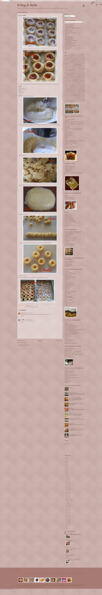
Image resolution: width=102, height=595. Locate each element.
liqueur (78, 79)
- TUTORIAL (66, 49)
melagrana (79, 80)
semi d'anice (67, 94)
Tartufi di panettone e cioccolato (73, 428)
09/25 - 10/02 (68, 495)
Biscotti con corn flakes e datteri (69, 131)
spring (68, 97)
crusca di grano (83, 69)
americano (70, 58)
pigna (72, 89)
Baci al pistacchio (67, 120)
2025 (66, 457)
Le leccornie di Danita (69, 540)
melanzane (81, 80)
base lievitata (78, 59)
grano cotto (77, 76)
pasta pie (80, 86)
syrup (72, 98)
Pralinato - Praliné (67, 378)
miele (76, 81)
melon (65, 81)
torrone (68, 99)
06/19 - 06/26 (68, 512)
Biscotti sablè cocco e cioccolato (69, 135)
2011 (66, 475)
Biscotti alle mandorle (67, 127)
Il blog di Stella (27, 5)
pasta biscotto (73, 86)
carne (71, 62)
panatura (68, 85)
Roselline (66, 301)
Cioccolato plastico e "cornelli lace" (69, 283)
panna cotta (76, 85)
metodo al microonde (33, 124)
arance (65, 59)
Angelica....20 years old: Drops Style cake (70, 273)
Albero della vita (67, 271)
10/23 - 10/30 (68, 489)
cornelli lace (73, 67)
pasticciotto (73, 87)
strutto (80, 97)
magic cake (83, 79)
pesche (68, 89)
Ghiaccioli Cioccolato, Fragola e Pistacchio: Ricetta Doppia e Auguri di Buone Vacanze (75, 534)
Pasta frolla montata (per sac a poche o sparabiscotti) (71, 377)
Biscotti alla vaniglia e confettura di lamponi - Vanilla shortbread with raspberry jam (75, 124)
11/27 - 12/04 (68, 482)
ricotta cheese (82, 91)
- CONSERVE (66, 29)
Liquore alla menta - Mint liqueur (69, 197)
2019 (66, 464)
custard (67, 70)
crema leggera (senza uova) (76, 68)
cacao (84, 60)
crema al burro (67, 68)
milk (79, 81)
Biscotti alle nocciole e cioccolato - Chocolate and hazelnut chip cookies (74, 128)
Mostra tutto (83, 565)
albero (70, 57)
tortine (78, 99)
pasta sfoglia (83, 86)
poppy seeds (83, 90)
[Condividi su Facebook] (36, 305)
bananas (73, 59)
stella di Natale (70, 97)
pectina (73, 88)
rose (74, 92)
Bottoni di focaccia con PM (68, 262)
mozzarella (84, 82)
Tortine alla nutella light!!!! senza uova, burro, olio (71, 343)
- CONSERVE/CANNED (68, 30)
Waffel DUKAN (67, 226)
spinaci (84, 96)
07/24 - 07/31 (68, 509)
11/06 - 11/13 (68, 486)
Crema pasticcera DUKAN (68, 216)
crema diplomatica (71, 68)
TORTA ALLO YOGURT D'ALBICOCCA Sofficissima (75, 560)
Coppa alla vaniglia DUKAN (68, 215)
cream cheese (78, 67)
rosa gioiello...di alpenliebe (68, 242)
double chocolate (75, 71)
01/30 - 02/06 (68, 523)
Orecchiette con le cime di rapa (68, 349)
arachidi (84, 58)
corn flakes (71, 67)
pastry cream (81, 87)
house (68, 77)
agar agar (67, 57)
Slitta (73, 56)
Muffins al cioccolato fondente (68, 144)
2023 (66, 458)
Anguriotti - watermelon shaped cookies (70, 119)
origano (65, 84)
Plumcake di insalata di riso (68, 350)
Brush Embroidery (67, 278)
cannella (72, 61)
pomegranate (75, 90)
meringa (70, 81)
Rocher (83, 55)
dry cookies (83, 71)
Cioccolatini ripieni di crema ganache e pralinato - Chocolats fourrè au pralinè (74, 140)
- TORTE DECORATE (68, 48)
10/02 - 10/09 (68, 493)
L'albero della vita (71, 408)
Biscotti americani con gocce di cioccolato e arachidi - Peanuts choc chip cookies (74, 130)
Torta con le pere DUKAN (68, 222)
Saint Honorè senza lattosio (68, 335)
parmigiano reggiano (82, 85)
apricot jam (81, 58)
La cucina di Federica (69, 533)
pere (84, 88)
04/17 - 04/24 (68, 516)
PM (80, 55)
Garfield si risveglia (67, 288)
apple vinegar (78, 58)
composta (70, 66)
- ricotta (68, 54)
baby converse (70, 59)
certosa (81, 62)
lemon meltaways (77, 78)
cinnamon (83, 63)
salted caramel (74, 93)
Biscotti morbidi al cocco (68, 134)
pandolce (70, 85)
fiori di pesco (83, 72)
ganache (70, 74)
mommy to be (72, 82)
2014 (66, 471)
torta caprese (71, 99)
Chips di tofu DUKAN (67, 214)
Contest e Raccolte (19, 574)
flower (65, 73)
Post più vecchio (60, 340)
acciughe (78, 56)
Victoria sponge (67, 382)
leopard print (81, 78)
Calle (65, 281)
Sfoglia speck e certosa (67, 355)
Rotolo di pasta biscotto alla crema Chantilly (70, 334)
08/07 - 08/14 (68, 506)
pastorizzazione (78, 87)
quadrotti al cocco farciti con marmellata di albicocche (71, 333)
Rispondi (22, 316)
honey (67, 77)
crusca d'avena (74, 69)
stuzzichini (82, 97)
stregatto (78, 97)
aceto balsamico (81, 56)
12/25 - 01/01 (68, 476)
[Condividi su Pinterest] (37, 305)
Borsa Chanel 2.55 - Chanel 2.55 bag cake (70, 277)
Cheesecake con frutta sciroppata (69, 324)
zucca (77, 100)
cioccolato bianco (70, 64)
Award (72, 54)
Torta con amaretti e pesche (68, 339)
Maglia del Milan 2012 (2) (68, 293)
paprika (79, 85)
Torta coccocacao (67, 338)
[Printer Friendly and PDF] (21, 306)
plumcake (66, 90)
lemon (75, 78)
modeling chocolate (68, 82)
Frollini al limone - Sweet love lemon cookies (70, 141)
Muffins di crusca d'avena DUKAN (69, 219)
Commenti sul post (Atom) (23, 342)
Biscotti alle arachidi (67, 125)
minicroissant (83, 81)
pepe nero (78, 88)
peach (66, 88)
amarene (65, 58)
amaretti (67, 58)
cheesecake (66, 63)
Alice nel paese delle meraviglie (69, 272)
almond (82, 57)
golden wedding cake (71, 76)
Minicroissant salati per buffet (68, 265)
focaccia (67, 73)
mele (84, 80)
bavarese (81, 59)
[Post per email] (31, 305)
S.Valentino (68, 56)
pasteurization (66, 87)
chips (70, 63)
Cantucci (66, 139)
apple (75, 58)
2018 (66, 465)
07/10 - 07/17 (68, 510)
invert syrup (76, 77)
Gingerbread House (67, 236)
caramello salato (69, 62)
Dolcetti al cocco (68, 556)
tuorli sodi (84, 99)
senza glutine (66, 95)
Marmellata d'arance (67, 171)
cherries (69, 63)
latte (84, 77)
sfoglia (70, 95)
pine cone (76, 89)
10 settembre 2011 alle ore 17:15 (28, 319)
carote (72, 62)
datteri (79, 70)
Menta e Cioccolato (68, 558)
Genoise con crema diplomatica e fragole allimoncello (71, 330)
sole (75, 96)
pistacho (82, 89)
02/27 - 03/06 (68, 522)
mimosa (81, 81)
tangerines (76, 98)
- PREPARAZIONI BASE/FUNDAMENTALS (71, 40)
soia (74, 96)
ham (78, 76)
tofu (84, 98)
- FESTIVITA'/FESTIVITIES (68, 36)
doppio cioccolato (71, 71)
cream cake (76, 67)
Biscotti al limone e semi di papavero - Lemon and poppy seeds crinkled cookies (74, 122)
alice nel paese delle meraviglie (77, 57)
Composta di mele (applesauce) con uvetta (70, 166)
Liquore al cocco (67, 196)
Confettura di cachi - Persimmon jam (69, 167)
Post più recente (20, 340)
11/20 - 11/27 (68, 483)
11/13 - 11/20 (68, 485)
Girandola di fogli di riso (73, 541)
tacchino (74, 98)
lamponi (83, 77)
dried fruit (81, 71)
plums (67, 90)
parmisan (66, 86)
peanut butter (68, 88)
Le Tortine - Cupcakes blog (69, 555)
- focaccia (66, 54)
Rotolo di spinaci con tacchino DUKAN (70, 220)
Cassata (75, 54)
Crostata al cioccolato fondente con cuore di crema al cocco (72, 325)
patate (84, 87)
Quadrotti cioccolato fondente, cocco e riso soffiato (71, 146)
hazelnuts (80, 76)
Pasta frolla (66, 376)
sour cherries (77, 96)
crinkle (68, 69)
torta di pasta (74, 99)
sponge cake (66, 97)
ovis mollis (36, 306)
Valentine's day (75, 56)
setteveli (69, 95)
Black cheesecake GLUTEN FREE (73, 392)
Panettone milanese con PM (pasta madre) (70, 240)
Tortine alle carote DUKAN (68, 224)
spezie (81, 96)
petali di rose (70, 89)
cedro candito (76, 62)
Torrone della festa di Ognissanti (69, 245)
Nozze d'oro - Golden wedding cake (69, 297)
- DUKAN (66, 34)
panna (74, 85)
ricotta (79, 91)
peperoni (80, 88)
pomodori (77, 90)
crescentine (66, 69)
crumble (71, 69)
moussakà (79, 82)
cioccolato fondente (77, 64)
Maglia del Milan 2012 (67, 292)
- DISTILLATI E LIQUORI (68, 31)
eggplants (66, 72)
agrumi (68, 57)
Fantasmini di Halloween (68, 235)
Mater (70, 55)
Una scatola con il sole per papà (69, 305)
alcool (73, 57)
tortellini (76, 99)
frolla (68, 73)
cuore (65, 70)
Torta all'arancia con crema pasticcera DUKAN (70, 221)
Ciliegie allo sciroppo (67, 165)
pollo (72, 90)
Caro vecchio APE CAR (68, 282)
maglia (65, 80)
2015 (66, 469)
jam (78, 77)
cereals (80, 62)
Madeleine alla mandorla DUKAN (69, 217)
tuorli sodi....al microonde (68, 381)
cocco (80, 65)
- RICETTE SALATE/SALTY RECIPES (70, 45)
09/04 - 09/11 (68, 499)
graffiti (75, 76)
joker (81, 77)
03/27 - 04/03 (68, 520)
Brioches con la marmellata (68, 321)
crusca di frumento (78, 69)
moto (75, 82)
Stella (21, 319)
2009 (66, 528)
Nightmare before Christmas (68, 296)
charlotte (84, 62)
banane (75, 59)
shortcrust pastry (76, 95)
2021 (66, 461)
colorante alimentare (67, 66)
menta (68, 81)
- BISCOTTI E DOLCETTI (30, 306)
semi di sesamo (78, 94)
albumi (71, 57)
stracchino (76, 97)
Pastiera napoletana (67, 241)
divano (81, 70)
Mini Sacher (70, 387)
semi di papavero (74, 94)
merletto (75, 81)
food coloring (69, 73)
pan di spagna (81, 84)
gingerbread (78, 75)
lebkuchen (73, 78)
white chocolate (67, 100)
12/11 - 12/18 (68, 479)
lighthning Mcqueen (70, 79)
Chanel (77, 54)
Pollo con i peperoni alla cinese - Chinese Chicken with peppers (73, 351)
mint (65, 82)
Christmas (79, 54)
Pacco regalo (66, 298)
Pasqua (82, 55)
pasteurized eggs (70, 87)
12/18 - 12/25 (68, 478)
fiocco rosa (79, 72)
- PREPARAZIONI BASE (68, 39)
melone (67, 81)
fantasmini (71, 72)
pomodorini (80, 90)
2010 (66, 526)
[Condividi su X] (35, 305)
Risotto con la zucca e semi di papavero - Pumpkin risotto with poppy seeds (74, 354)
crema (81, 67)
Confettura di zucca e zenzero (68, 170)
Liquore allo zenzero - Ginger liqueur (69, 198)
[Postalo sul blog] (34, 305)
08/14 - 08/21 (68, 505)
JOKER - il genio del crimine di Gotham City (70, 291)
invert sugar (73, 77)
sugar (84, 97)
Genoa (81, 54)
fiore (81, 72)
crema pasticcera (82, 68)
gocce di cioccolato (67, 76)
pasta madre (77, 86)
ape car (73, 58)
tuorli (81, 99)
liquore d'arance (80, 79)
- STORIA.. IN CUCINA (68, 46)
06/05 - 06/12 (68, 513)
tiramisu (83, 98)
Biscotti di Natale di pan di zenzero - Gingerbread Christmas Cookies (73, 231)
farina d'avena (75, 72)
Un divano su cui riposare (68, 303)
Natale (72, 55)
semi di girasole (70, 94)
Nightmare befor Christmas (75, 55)
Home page (40, 340)
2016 (66, 468)
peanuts (70, 88)
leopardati (84, 78)
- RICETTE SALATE (67, 44)
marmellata (73, 80)
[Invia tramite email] (33, 305)
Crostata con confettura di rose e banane (70, 328)
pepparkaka (82, 88)
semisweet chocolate (82, 94)
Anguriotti (70, 54)
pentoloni (75, 88)
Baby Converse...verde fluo (68, 274)
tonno (67, 99)
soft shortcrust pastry (71, 96)
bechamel (84, 59)
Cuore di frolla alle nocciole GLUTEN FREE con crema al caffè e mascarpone (74, 329)
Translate (71, 17)
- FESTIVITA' (66, 35)
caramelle (66, 62)
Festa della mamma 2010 (68, 286)
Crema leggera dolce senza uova (69, 371)
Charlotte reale (66, 323)
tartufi (77, 98)
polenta (71, 90)
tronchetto (80, 99)
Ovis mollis (66, 145)
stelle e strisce (73, 97)
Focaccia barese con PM (68, 263)
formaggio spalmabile (78, 73)
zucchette (66, 101)
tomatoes (66, 99)
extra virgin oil (68, 72)
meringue (73, 81)
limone (76, 79)
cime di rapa (81, 63)
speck (79, 96)
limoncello (73, 79)
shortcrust (73, 95)
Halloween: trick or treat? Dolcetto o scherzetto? (71, 237)
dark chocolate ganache (76, 70)
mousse (81, 82)
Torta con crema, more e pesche (69, 340)
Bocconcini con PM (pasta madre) (69, 261)
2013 (66, 472)
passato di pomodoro (69, 86)
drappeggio (78, 71)
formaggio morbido (73, 73)
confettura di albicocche (76, 66)
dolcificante (68, 71)
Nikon (79, 55)
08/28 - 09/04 (68, 503)
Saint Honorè (70, 56)
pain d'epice (77, 84)
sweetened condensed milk (68, 98)
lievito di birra (66, 79)
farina (73, 72)
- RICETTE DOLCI (67, 41)
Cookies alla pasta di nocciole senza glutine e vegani (75, 549)
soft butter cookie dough (81, 95)
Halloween (68, 55)
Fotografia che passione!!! (68, 287)
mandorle (70, 80)
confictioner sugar (81, 66)
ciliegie (78, 63)
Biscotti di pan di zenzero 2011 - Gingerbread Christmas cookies (73, 232)
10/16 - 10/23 (68, 490)
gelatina (81, 74)
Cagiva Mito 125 (67, 279)
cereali (78, 62)
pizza (84, 89)
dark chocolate (70, 70)
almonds (84, 57)
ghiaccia (74, 75)
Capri (73, 54)
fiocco (77, 72)
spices (82, 96)
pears (72, 88)
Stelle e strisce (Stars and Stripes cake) (69, 302)
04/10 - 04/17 (68, 517)
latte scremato (70, 78)
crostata (70, 69)
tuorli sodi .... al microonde (69, 500)
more (74, 82)
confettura (72, 66)
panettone (72, 85)
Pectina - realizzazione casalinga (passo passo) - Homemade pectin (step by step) (74, 173)
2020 (66, 462)
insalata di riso (70, 77)
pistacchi (80, 89)
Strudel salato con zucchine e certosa (69, 356)
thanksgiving (80, 98)
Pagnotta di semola (67, 266)
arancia (67, 59)
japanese (80, 77)
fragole (81, 73)
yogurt (71, 100)
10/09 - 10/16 (68, 492)
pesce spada (66, 89)
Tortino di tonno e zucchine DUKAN (69, 225)
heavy (82, 76)
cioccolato (66, 64)
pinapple (74, 89)
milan (78, 81)
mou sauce (77, 82)
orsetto (67, 84)
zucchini (70, 101)
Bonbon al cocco (67, 136)
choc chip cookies (73, 63)
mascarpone (76, 80)
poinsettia (69, 90)
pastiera (75, 87)
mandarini (67, 80)
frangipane (84, 73)
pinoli (78, 89)
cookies (68, 67)
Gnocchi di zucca (67, 373)
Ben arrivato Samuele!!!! (68, 276)
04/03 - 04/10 (68, 519)
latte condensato (66, 78)
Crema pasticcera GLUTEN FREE (69, 372)
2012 (66, 474)
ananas (72, 58)
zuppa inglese (72, 101)
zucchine (68, 101)
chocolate (76, 63)
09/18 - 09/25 (68, 496)
